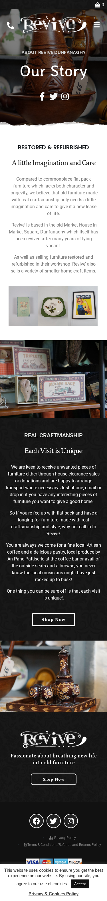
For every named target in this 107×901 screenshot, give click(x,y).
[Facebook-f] (42, 96)
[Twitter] (53, 96)
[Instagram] (65, 96)
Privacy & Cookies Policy (53, 893)
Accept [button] (80, 884)
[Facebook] (36, 821)
